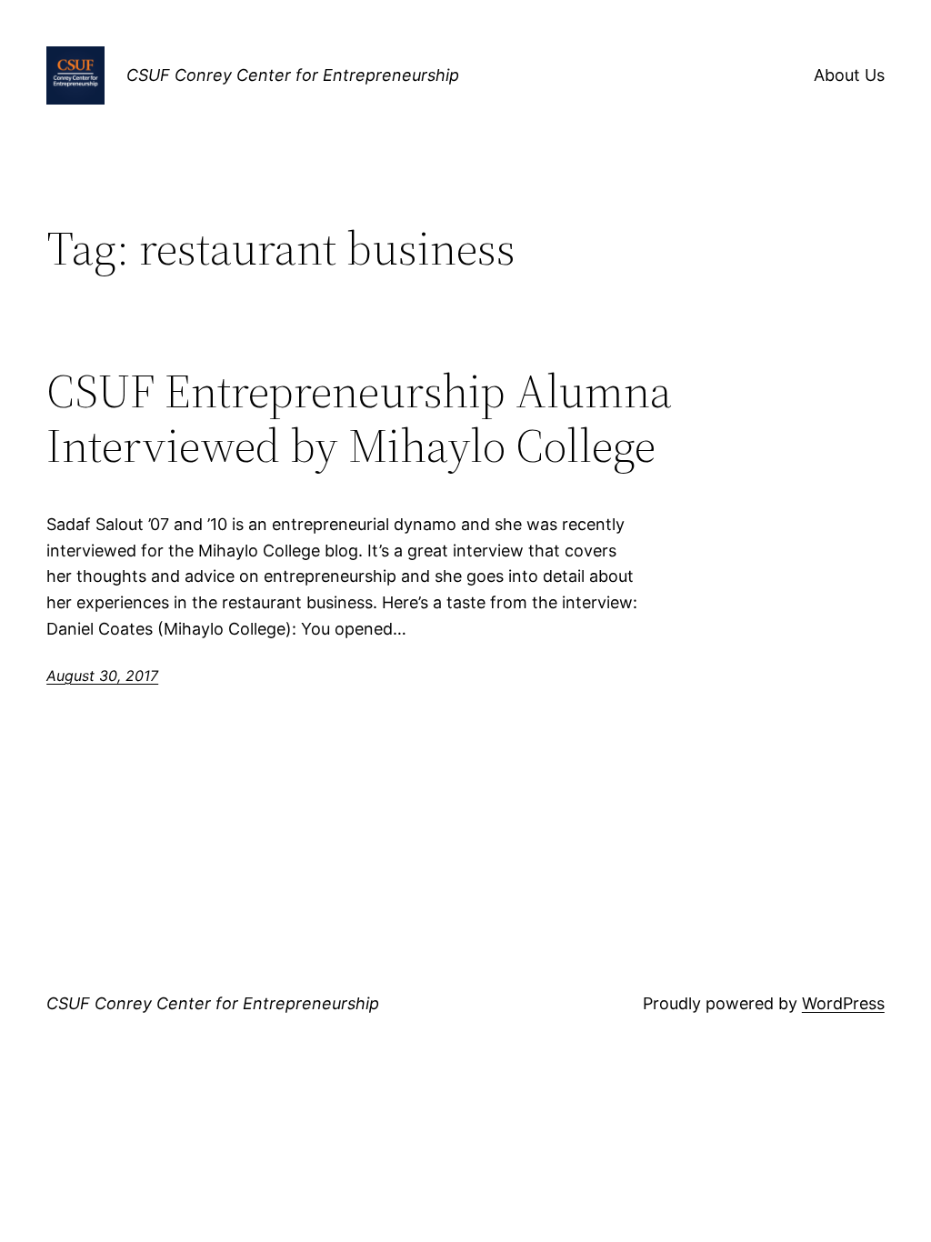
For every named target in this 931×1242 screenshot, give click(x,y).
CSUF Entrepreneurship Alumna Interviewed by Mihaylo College (359, 418)
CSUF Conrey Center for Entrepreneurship (292, 75)
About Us (849, 75)
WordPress (843, 1003)
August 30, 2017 (102, 675)
